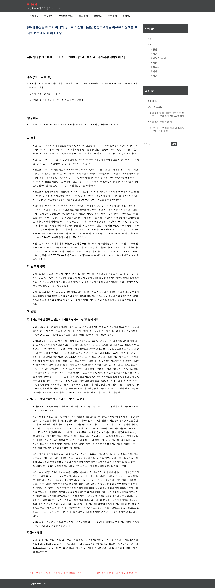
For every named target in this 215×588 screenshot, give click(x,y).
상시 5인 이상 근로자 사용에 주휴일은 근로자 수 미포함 (165, 129)
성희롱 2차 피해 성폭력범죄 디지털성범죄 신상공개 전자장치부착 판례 (165, 114)
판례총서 (32, 4)
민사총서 (48, 15)
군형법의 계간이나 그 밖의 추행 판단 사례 (117, 572)
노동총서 (34, 15)
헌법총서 (112, 15)
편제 (149, 45)
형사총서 (127, 15)
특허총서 (83, 15)
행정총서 (98, 15)
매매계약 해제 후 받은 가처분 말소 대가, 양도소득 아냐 (55, 572)
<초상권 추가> (154, 107)
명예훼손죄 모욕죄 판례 (159, 122)
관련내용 (152, 101)
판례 (149, 39)
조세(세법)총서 (66, 15)
